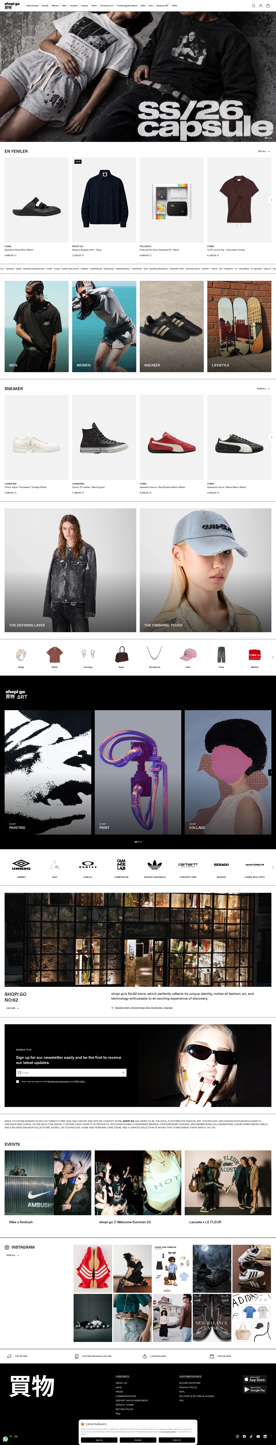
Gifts (143, 5)
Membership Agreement (58, 1081)
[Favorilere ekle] (65, 161)
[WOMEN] (104, 326)
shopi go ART (162, 5)
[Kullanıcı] (260, 5)
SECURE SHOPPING (190, 1383)
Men (64, 5)
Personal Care (106, 5)
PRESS (119, 1391)
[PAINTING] (48, 772)
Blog (118, 1413)
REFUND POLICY (125, 1409)
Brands (45, 5)
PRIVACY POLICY (188, 1387)
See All (262, 151)
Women (55, 5)
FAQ (181, 1400)
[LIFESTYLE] (239, 326)
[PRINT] (138, 772)
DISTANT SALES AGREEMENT (132, 1400)
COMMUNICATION (126, 1396)
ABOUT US (121, 1383)
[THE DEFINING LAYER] (70, 570)
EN (16, 1436)
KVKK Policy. (79, 1081)
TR (10, 1436)
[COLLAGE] (228, 772)
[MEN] (37, 326)
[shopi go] (12, 5)
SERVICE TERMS (125, 1404)
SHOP (119, 1387)
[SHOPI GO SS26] (138, 77)
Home (94, 5)
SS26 (174, 5)
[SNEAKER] (172, 326)
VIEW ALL (261, 388)
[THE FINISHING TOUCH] (205, 570)
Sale (151, 5)
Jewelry (84, 5)
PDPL (182, 1391)
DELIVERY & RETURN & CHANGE (196, 1396)
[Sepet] (267, 5)
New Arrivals (33, 5)
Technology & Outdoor (127, 5)
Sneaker (74, 5)
